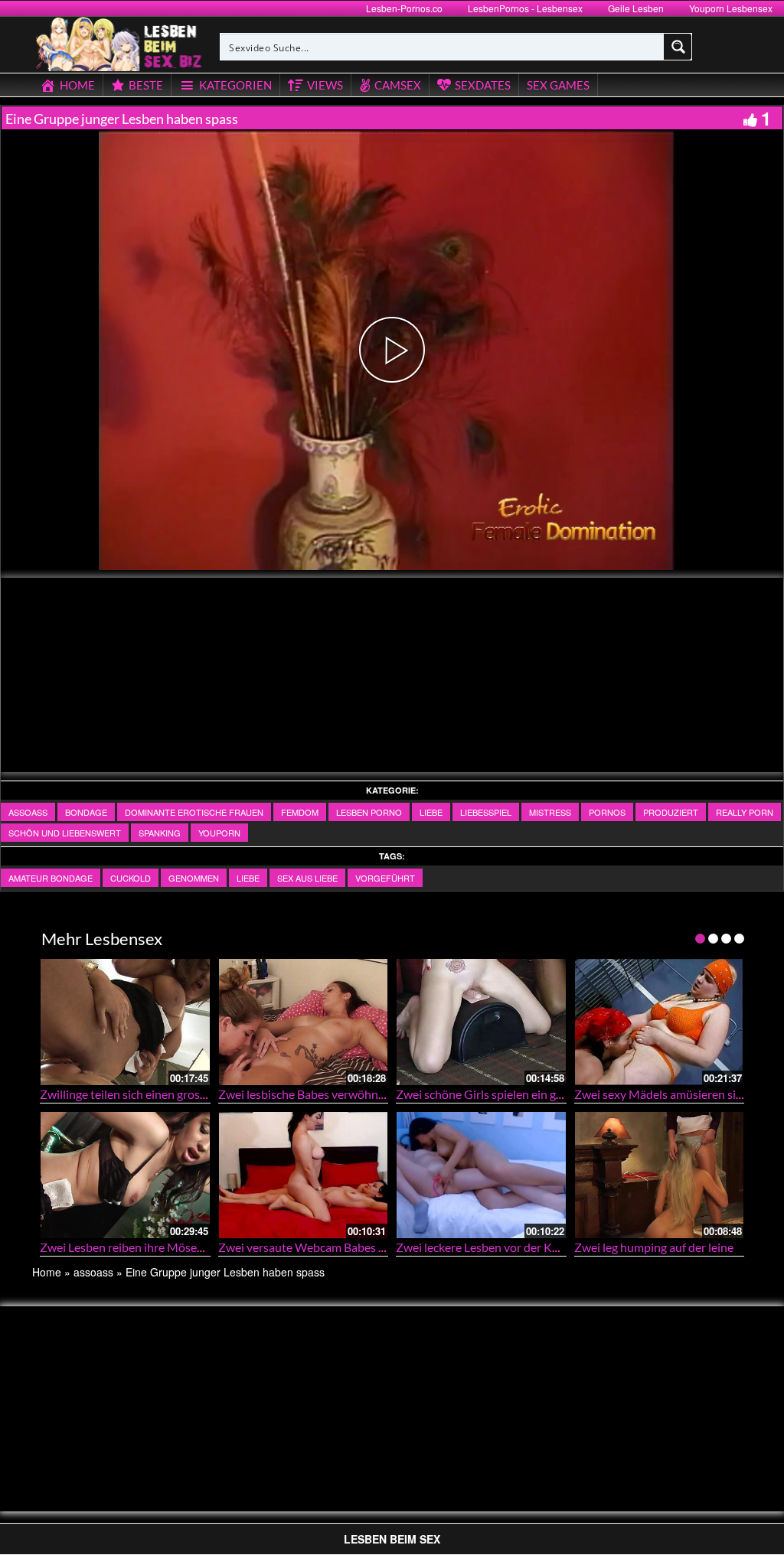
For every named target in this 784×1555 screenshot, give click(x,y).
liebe (431, 812)
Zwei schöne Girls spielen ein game (487, 1094)
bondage (86, 812)
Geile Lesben (636, 8)
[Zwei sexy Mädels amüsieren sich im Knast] (659, 1022)
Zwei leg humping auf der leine (653, 1247)
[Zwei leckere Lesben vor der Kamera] (481, 1175)
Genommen (193, 878)
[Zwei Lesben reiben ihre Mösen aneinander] (125, 1175)
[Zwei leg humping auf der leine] (659, 1175)
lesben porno (369, 812)
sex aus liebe (307, 878)
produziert (670, 812)
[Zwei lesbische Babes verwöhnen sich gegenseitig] (303, 1022)
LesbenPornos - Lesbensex (525, 8)
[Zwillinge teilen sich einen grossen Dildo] (125, 1022)
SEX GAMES (558, 85)
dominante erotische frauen (194, 812)
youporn (219, 832)
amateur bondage (50, 878)
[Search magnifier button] (678, 47)
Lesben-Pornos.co (404, 8)
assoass (27, 812)
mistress (550, 812)
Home (46, 1272)
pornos (607, 812)
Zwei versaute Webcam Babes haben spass (330, 1247)
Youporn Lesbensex (731, 8)
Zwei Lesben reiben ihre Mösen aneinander (153, 1247)
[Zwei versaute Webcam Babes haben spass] (303, 1175)
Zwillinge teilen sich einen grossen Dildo (145, 1094)
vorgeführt (385, 878)
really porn (744, 812)
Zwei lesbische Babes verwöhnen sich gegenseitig (347, 1094)
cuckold (130, 878)
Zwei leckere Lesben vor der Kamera (490, 1247)
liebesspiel (485, 812)
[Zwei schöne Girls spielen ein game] (481, 1022)
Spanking (160, 832)
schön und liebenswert (64, 832)
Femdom (299, 812)
